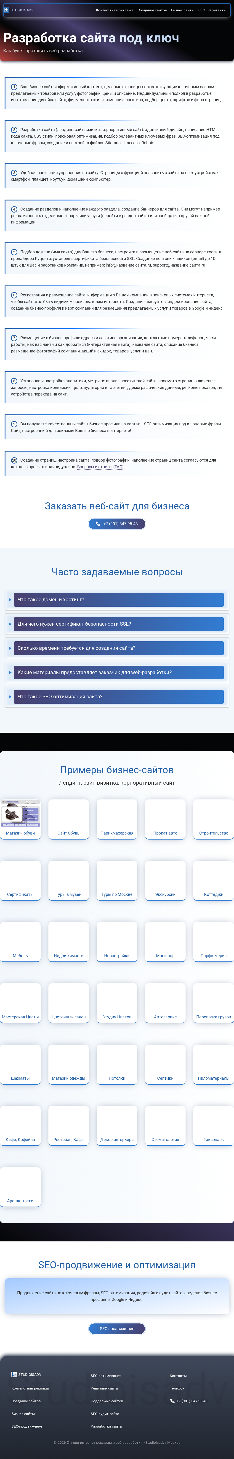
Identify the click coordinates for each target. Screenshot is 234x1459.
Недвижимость (68, 955)
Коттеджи (213, 894)
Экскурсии (165, 894)
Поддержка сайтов (107, 1401)
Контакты (217, 10)
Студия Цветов (116, 1017)
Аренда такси (20, 1200)
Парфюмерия (214, 955)
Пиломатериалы (213, 1078)
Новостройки (117, 955)
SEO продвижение (117, 1328)
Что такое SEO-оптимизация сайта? (60, 696)
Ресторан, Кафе (68, 1139)
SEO (201, 10)
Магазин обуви (20, 833)
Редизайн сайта (104, 1388)
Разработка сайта (106, 1426)
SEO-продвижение (26, 1426)
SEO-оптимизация (106, 1376)
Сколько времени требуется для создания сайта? (76, 648)
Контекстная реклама (114, 10)
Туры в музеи (68, 894)
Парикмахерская (117, 833)
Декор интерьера (117, 1139)
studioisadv (22, 10)
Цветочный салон (69, 1017)
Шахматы (20, 1078)
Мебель (20, 955)
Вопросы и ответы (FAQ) (100, 466)
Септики (165, 1078)
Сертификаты (20, 894)
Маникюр (165, 955)
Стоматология (165, 1139)
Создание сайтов (152, 10)
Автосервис (165, 1017)
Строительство (213, 833)
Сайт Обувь (69, 833)
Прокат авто (165, 833)
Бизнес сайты (182, 10)
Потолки (117, 1078)
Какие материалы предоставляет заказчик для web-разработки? (95, 672)
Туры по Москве (117, 894)
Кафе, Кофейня (20, 1139)
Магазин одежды (68, 1078)
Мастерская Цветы (20, 1017)
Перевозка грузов (213, 1017)
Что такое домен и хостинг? (51, 599)
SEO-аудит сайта (105, 1414)
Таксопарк (214, 1139)
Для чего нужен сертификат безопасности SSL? (74, 624)
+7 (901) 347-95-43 (121, 523)
